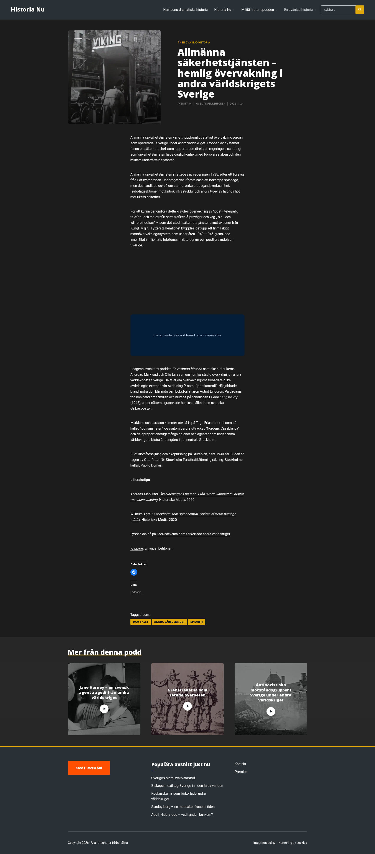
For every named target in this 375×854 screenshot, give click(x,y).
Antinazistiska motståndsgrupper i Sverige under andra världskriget (270, 692)
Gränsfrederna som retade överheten (187, 693)
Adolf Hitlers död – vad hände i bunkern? (182, 814)
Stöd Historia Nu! (89, 768)
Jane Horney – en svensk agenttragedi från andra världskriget (104, 692)
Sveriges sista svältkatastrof (173, 778)
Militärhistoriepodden (257, 10)
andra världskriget (169, 622)
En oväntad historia (298, 10)
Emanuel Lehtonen (212, 103)
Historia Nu (28, 9)
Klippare (136, 548)
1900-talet (141, 622)
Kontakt (240, 764)
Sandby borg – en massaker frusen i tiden (183, 807)
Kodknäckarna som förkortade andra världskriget (193, 534)
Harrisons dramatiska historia (185, 10)
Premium (241, 772)
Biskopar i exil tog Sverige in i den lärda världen (187, 786)
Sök (359, 9)
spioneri (196, 622)
